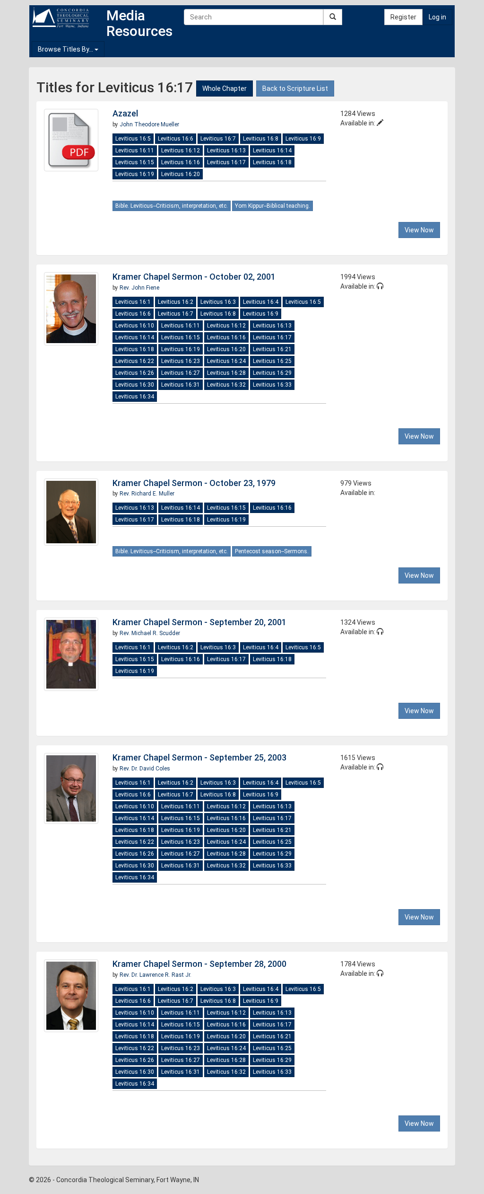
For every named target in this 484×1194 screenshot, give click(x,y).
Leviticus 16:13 (226, 150)
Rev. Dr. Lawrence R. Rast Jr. (155, 975)
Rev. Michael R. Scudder (150, 633)
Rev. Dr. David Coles (145, 768)
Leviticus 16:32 (226, 384)
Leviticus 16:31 (180, 384)
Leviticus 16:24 (226, 361)
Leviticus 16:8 (260, 138)
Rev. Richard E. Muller (147, 493)
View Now (419, 230)
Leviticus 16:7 (218, 138)
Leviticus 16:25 (272, 361)
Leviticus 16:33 (272, 384)
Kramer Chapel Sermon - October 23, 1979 (194, 483)
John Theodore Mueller (149, 124)
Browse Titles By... (66, 49)
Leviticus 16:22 (134, 361)
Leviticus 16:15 (134, 162)
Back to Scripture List (295, 88)
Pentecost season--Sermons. (272, 551)
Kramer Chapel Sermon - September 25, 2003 (199, 757)
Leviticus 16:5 (133, 138)
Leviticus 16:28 (226, 373)
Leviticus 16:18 (272, 162)
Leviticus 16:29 (272, 373)
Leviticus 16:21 (272, 349)
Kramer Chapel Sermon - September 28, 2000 (199, 964)
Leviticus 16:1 (133, 302)
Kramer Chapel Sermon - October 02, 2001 (194, 277)
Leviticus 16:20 (180, 174)
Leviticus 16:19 (134, 174)
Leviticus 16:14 (272, 150)
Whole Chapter (224, 88)
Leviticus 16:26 (134, 373)
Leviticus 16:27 (180, 373)
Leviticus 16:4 (260, 302)
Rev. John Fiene (139, 287)
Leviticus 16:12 (180, 150)
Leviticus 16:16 (180, 162)
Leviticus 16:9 (303, 138)
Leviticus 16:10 (134, 325)
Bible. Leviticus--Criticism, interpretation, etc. (171, 206)
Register (403, 17)
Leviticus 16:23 (180, 361)
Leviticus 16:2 (175, 302)
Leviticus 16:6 (175, 138)
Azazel (125, 113)
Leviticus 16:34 (134, 396)
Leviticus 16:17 (226, 162)
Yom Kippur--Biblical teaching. (272, 206)
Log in (437, 17)
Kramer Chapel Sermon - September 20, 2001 (199, 622)
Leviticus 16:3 (218, 302)
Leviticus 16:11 (134, 150)
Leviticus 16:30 (134, 384)
